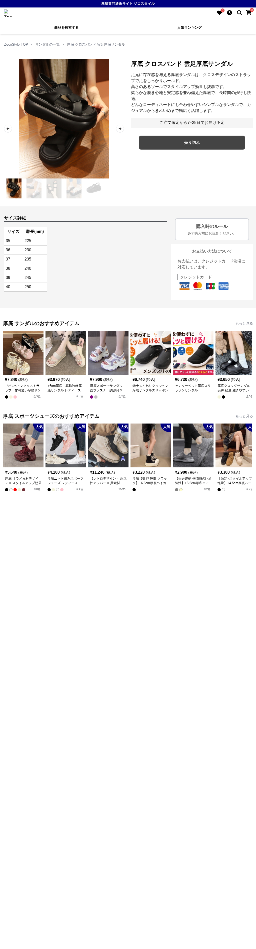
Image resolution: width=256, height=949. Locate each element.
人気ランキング (189, 27)
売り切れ (192, 142)
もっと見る (244, 323)
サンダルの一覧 (47, 44)
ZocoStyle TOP (16, 44)
